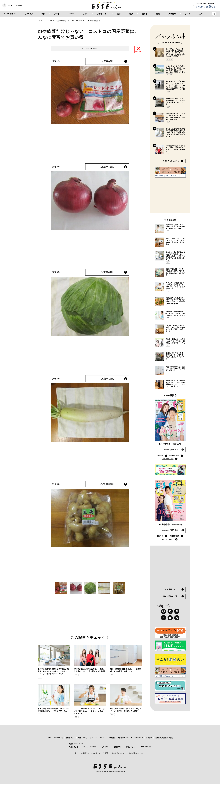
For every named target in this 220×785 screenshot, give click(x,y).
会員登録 (19, 5)
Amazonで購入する (170, 450)
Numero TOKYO (90, 747)
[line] (176, 611)
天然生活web (73, 747)
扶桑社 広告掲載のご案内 (164, 738)
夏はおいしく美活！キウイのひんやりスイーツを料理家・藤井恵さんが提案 (125, 710)
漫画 (158, 14)
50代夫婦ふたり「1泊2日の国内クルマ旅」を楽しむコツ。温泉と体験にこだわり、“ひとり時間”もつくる (175, 69)
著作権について (123, 738)
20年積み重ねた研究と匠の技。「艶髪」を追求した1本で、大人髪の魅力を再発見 (90, 670)
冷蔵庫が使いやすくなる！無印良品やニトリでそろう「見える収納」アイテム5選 (175, 101)
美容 (119, 14)
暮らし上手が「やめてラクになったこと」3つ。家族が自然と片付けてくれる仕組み (175, 241)
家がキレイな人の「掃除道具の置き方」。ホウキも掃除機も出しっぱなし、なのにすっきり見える (175, 383)
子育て (188, 14)
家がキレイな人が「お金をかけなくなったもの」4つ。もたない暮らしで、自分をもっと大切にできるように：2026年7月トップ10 (175, 85)
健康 (131, 14)
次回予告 (160, 455)
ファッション (102, 14)
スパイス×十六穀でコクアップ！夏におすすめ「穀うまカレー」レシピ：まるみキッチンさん (90, 711)
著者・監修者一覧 (170, 596)
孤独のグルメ (130, 747)
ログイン (11, 5)
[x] (163, 617)
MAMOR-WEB (146, 747)
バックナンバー (167, 459)
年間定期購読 (174, 455)
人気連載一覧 (170, 589)
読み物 (145, 14)
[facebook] (170, 611)
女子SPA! (105, 747)
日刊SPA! (117, 747)
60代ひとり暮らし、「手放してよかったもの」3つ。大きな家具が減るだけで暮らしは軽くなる (175, 116)
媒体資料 (149, 738)
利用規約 (112, 738)
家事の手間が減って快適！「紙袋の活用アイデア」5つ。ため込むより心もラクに (175, 272)
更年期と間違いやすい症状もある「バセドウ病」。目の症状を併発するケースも (175, 341)
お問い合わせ (82, 738)
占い (201, 14)
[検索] (182, 175)
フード (57, 14)
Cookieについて (137, 738)
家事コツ (29, 14)
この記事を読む (107, 61)
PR (40, 677)
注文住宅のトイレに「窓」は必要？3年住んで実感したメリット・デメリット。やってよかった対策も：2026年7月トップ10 (175, 53)
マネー (71, 14)
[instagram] (163, 611)
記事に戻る (138, 51)
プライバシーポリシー (98, 738)
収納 (43, 14)
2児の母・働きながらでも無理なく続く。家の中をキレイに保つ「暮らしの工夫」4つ (175, 328)
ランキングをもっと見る (170, 161)
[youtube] (170, 617)
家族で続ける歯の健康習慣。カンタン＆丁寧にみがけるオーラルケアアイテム (53, 710)
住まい (85, 14)
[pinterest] (176, 617)
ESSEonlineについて (55, 738)
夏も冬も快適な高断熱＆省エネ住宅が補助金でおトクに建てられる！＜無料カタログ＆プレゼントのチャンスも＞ (53, 671)
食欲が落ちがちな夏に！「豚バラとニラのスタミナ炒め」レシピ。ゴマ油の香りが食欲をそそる (175, 300)
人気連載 (172, 14)
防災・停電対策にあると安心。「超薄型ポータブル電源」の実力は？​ (125, 670)
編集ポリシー (70, 738)
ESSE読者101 (10, 14)
